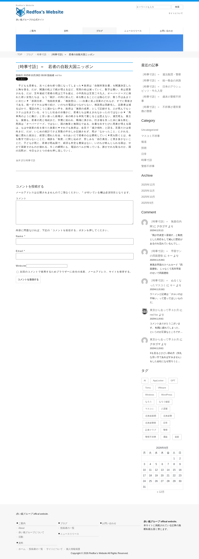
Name (20, 236)
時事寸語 (41, 54)
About (21, 528)
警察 (165, 430)
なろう (148, 402)
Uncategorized (149, 129)
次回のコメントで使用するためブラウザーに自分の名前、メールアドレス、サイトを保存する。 (76, 271)
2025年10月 (148, 196)
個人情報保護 (73, 549)
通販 (165, 437)
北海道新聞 (150, 416)
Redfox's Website (25, 5)
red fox (58, 75)
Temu (148, 388)
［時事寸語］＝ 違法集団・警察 (161, 74)
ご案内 (22, 523)
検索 (177, 7)
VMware (162, 388)
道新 (177, 437)
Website (21, 265)
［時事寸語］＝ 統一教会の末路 (161, 80)
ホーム (22, 549)
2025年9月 (147, 202)
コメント (21, 198)
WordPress (166, 395)
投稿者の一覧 (67, 528)
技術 (144, 147)
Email (20, 251)
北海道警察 (150, 423)
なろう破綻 (164, 402)
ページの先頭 (161, 501)
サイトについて (54, 549)
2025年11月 (148, 190)
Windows (149, 395)
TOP (19, 54)
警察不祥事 (148, 166)
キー (170, 255)
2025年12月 (148, 184)
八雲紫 (164, 409)
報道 (144, 141)
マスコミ (149, 409)
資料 (21, 543)
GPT (173, 380)
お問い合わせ (109, 523)
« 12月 (160, 491)
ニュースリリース (69, 534)
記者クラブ (150, 430)
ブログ (29, 54)
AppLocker (158, 380)
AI (145, 380)
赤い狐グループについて (31, 532)
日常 (144, 154)
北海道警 (167, 416)
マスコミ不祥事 (150, 135)
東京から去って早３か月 (164, 310)
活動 (21, 537)
